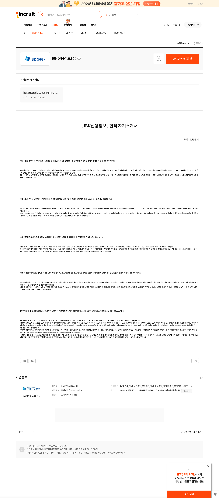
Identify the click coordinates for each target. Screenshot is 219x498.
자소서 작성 (184, 59)
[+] (191, 386)
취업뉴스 (82, 33)
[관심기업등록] (38, 396)
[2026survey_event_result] (109, 3)
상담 (68, 33)
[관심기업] (78, 58)
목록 (195, 360)
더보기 (200, 378)
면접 (54, 33)
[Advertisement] (109, 415)
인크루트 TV (101, 33)
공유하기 (199, 43)
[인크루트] (25, 15)
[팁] (215, 494)
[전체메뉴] (20, 26)
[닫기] (195, 4)
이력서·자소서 (37, 33)
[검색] (42, 14)
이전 (24, 360)
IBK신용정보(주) (64, 58)
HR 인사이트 (118, 33)
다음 (32, 360)
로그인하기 (189, 494)
